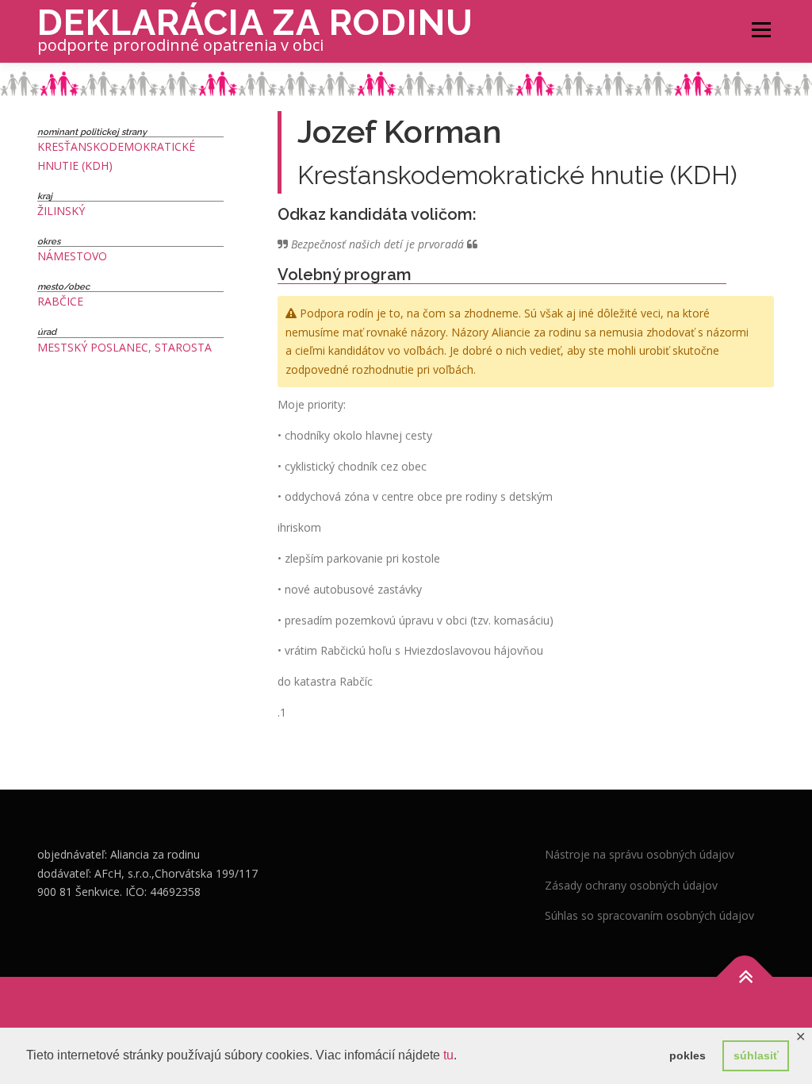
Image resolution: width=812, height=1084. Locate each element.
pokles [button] (687, 1055)
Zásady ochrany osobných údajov (631, 885)
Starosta (183, 347)
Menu (761, 29)
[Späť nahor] (745, 977)
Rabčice (60, 301)
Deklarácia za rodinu (255, 23)
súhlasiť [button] (756, 1055)
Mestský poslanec (92, 347)
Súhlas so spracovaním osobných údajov (649, 915)
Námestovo (72, 255)
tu (448, 1055)
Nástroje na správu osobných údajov (639, 854)
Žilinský (61, 210)
